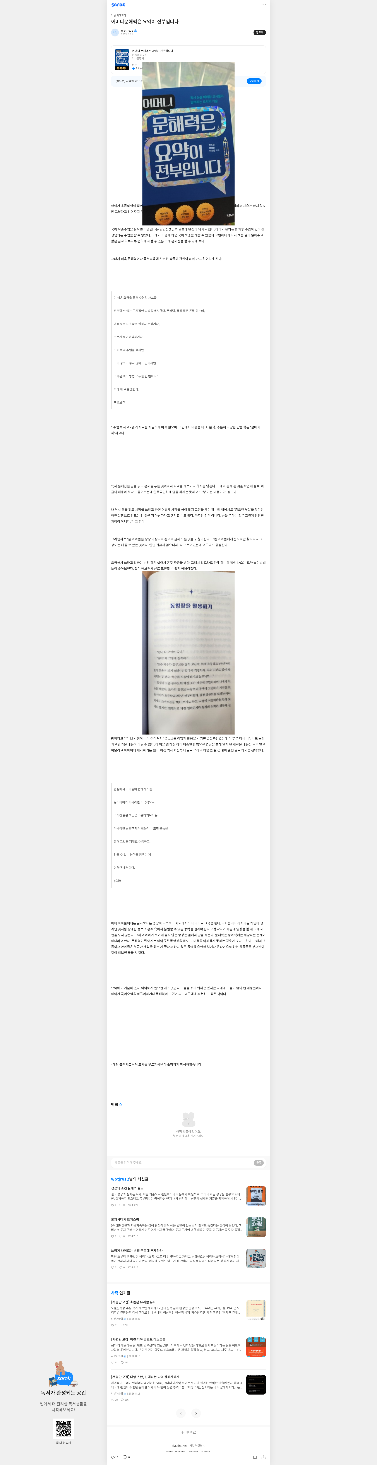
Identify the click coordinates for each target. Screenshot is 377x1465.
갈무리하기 (255, 1457)
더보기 (264, 5)
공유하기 (264, 1457)
